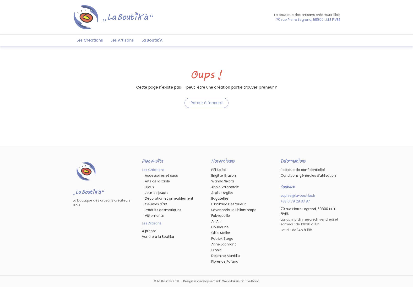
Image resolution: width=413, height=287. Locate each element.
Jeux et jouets (156, 192)
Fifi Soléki (218, 169)
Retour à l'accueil (206, 103)
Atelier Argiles (222, 192)
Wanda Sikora (222, 181)
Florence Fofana (224, 261)
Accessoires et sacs (161, 175)
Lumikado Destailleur (228, 204)
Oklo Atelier (220, 232)
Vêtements (154, 215)
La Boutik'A (152, 40)
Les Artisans (122, 40)
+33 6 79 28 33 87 (295, 201)
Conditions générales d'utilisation (308, 175)
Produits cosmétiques (163, 209)
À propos (149, 231)
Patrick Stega (222, 238)
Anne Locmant (223, 244)
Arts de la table (157, 181)
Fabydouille (220, 215)
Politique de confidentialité (303, 169)
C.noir (216, 250)
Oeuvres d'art (156, 204)
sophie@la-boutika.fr (298, 195)
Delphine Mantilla (225, 255)
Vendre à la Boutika (158, 236)
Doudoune (220, 227)
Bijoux (149, 187)
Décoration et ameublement (169, 198)
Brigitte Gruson (223, 175)
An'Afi (216, 221)
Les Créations (89, 40)
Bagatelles (219, 198)
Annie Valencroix (225, 187)
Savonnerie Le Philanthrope (233, 209)
